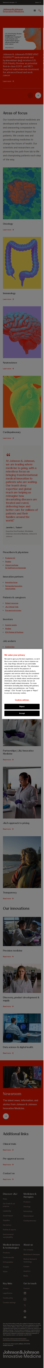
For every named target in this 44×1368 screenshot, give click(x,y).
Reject (22, 706)
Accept (22, 713)
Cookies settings (22, 700)
